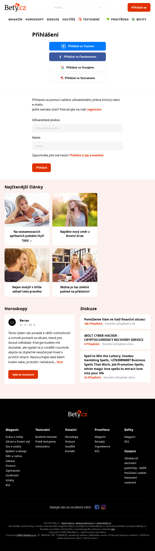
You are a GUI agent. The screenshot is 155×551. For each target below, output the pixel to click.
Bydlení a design (16, 451)
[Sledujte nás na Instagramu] (102, 507)
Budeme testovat (46, 437)
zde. (113, 529)
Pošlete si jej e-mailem (87, 155)
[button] (100, 7)
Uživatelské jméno (46, 120)
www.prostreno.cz (85, 523)
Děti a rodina (14, 456)
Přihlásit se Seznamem (80, 78)
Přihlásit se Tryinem (80, 46)
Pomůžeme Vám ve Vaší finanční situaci (114, 319)
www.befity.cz (104, 523)
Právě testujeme (45, 441)
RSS (8, 485)
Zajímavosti (13, 470)
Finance (11, 465)
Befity (141, 19)
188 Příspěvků (93, 323)
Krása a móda (14, 437)
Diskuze (53, 19)
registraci (94, 109)
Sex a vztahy (13, 446)
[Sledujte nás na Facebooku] (96, 507)
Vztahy (10, 480)
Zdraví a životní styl (18, 441)
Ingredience (102, 446)
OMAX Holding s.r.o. (26, 535)
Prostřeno (119, 19)
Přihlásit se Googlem (80, 67)
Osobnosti (12, 475)
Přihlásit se (138, 7)
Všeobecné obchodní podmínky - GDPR (135, 463)
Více (60, 362)
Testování (90, 19)
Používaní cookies (135, 473)
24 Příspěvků (92, 377)
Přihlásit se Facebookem (79, 56)
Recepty (100, 441)
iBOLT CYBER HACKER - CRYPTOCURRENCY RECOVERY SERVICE (113, 337)
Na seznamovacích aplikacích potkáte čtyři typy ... (27, 236)
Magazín (15, 19)
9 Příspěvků (91, 344)
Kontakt (70, 451)
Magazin (129, 437)
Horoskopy (35, 19)
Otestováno (42, 446)
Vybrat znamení (23, 374)
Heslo (36, 137)
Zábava (10, 461)
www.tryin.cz (67, 523)
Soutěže (68, 19)
